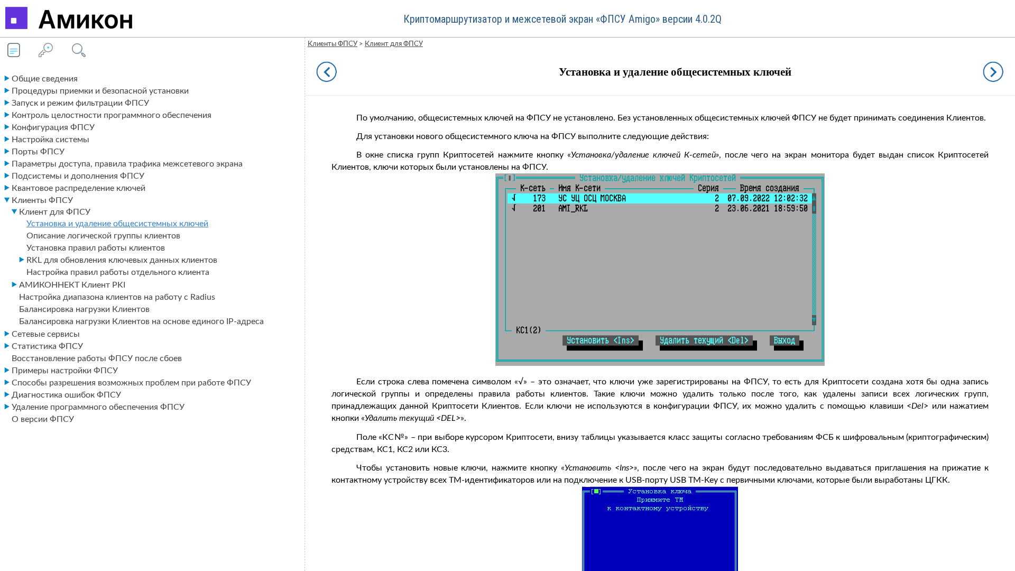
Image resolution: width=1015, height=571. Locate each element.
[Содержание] (13, 51)
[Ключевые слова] (45, 51)
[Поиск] (77, 51)
